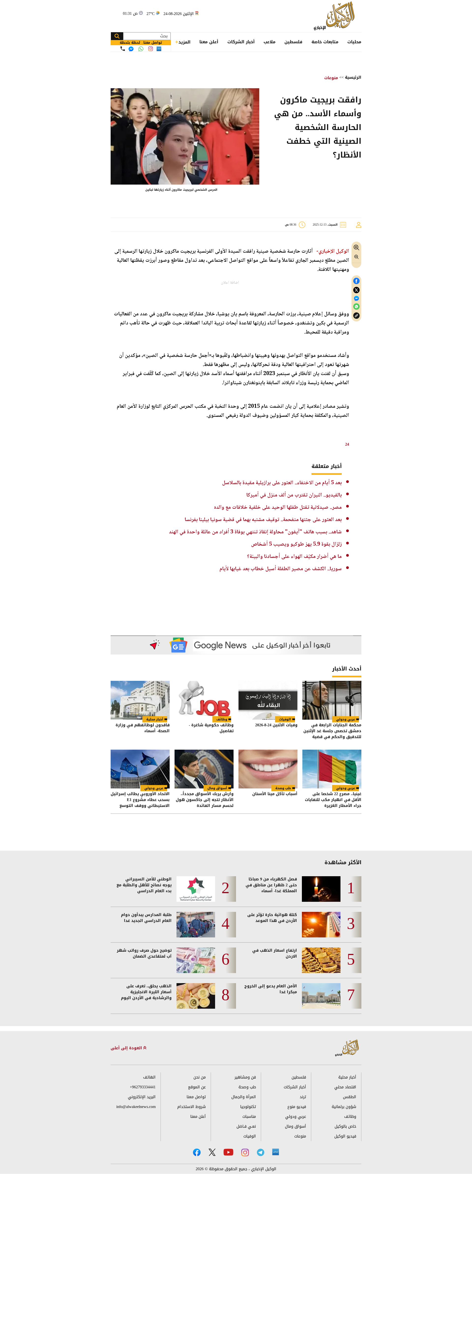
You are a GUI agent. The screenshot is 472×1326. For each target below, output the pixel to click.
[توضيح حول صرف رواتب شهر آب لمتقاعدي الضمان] (196, 960)
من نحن (199, 1077)
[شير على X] (356, 290)
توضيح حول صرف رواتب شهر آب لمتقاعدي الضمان (144, 953)
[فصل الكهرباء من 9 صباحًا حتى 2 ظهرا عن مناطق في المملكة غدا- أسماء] (321, 889)
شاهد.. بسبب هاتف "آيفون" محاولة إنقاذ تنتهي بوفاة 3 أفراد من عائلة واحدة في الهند (255, 532)
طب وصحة (283, 788)
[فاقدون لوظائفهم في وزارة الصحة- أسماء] (140, 700)
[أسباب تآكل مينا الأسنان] (267, 769)
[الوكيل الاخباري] (347, 1048)
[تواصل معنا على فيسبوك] (131, 48)
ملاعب (270, 42)
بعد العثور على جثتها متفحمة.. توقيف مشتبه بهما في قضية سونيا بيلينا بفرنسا (263, 520)
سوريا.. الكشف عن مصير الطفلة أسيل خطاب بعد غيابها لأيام (281, 569)
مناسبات (249, 1116)
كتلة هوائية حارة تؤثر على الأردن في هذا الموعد (272, 918)
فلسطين (293, 42)
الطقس (349, 1097)
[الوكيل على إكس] (212, 1152)
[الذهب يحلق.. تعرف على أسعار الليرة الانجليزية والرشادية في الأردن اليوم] (196, 996)
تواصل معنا (196, 1097)
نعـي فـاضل (246, 1126)
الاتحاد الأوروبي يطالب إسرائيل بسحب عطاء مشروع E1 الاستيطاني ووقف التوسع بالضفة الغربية (140, 800)
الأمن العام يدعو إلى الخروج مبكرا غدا (270, 989)
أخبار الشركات (241, 42)
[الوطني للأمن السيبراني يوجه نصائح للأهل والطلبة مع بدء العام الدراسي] (196, 889)
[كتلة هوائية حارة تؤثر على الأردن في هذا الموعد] (321, 924)
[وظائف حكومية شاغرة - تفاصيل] (204, 700)
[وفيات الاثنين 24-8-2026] (267, 700)
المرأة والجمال (243, 1097)
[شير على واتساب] (356, 306)
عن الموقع (197, 1087)
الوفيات (285, 719)
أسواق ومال (217, 788)
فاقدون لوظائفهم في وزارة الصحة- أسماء (143, 728)
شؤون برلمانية (344, 1106)
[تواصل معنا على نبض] (159, 48)
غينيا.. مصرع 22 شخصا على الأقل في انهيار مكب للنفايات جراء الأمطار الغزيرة (333, 800)
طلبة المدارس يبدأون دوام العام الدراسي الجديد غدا (146, 918)
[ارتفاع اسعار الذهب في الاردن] (321, 960)
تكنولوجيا (248, 1106)
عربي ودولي (345, 719)
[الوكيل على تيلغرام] (260, 1152)
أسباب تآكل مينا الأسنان (274, 794)
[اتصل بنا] (122, 48)
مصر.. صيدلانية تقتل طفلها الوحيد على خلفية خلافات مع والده (278, 507)
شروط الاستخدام (191, 1106)
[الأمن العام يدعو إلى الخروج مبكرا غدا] (321, 996)
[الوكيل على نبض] (275, 1152)
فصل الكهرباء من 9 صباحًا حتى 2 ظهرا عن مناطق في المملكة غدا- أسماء (271, 885)
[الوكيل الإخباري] (335, 16)
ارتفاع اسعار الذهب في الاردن (274, 953)
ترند (303, 1097)
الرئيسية (353, 77)
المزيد (184, 42)
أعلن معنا (208, 42)
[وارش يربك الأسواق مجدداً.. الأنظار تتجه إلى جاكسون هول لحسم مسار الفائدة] (204, 769)
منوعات (331, 78)
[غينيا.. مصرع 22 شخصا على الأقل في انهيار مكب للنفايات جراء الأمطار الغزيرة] (331, 769)
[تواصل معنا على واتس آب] (140, 48)
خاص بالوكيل (345, 1126)
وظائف (221, 719)
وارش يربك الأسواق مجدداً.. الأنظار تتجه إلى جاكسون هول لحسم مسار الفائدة (205, 800)
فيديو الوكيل (345, 1136)
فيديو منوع (296, 1106)
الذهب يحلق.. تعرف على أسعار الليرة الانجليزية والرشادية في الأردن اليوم (146, 992)
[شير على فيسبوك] (356, 281)
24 (347, 444)
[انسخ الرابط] (356, 315)
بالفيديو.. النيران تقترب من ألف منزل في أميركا (294, 495)
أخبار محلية (154, 719)
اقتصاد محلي (345, 1087)
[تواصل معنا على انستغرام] (150, 48)
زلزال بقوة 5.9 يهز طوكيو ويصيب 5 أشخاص (296, 544)
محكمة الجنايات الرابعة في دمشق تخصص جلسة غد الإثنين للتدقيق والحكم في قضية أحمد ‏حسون (332, 731)
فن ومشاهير (245, 1077)
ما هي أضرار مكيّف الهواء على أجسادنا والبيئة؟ (294, 556)
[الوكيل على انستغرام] (245, 1152)
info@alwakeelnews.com (136, 1106)
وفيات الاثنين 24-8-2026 (276, 725)
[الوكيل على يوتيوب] (228, 1152)
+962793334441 (143, 1087)
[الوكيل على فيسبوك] (197, 1152)
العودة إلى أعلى (127, 1048)
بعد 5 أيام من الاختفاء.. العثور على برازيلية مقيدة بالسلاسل (282, 483)
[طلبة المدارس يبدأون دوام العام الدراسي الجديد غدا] (196, 924)
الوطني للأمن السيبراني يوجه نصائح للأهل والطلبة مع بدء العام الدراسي (144, 885)
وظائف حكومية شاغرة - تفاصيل (211, 728)
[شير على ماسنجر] (356, 298)
